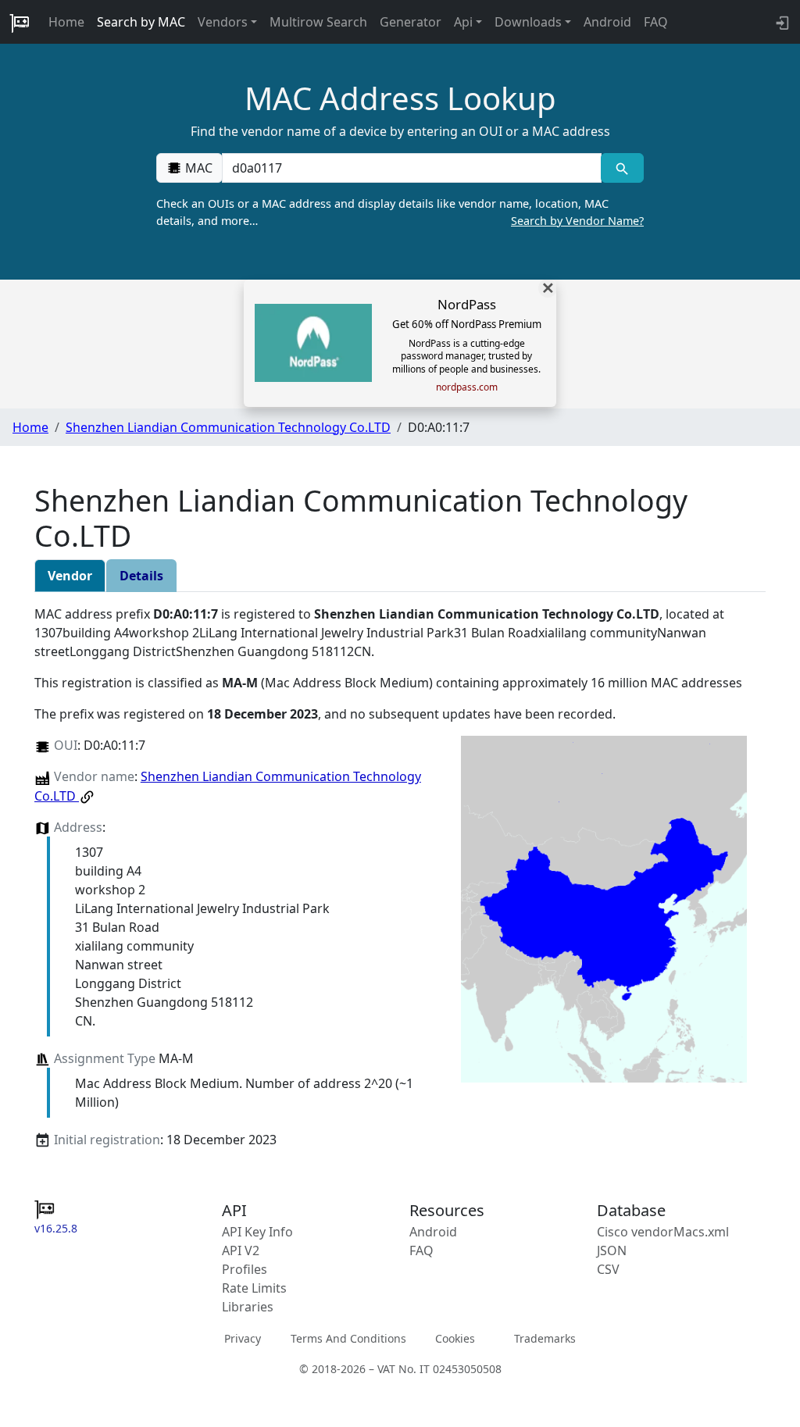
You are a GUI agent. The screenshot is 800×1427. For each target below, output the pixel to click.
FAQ (656, 21)
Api (463, 21)
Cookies (455, 1338)
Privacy (242, 1338)
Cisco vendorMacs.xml (663, 1231)
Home (66, 21)
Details (141, 575)
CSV (608, 1269)
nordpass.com (467, 387)
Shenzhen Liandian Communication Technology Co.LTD (228, 427)
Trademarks (545, 1338)
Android (607, 21)
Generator (410, 21)
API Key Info (257, 1231)
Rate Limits (254, 1288)
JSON (612, 1250)
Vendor (70, 575)
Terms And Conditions (348, 1338)
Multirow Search (318, 21)
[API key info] (781, 21)
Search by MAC (141, 21)
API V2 (240, 1250)
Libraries (247, 1306)
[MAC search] (622, 168)
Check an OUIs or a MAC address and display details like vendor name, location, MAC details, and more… (400, 212)
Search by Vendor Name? (577, 220)
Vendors (223, 21)
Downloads (528, 21)
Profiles (244, 1269)
